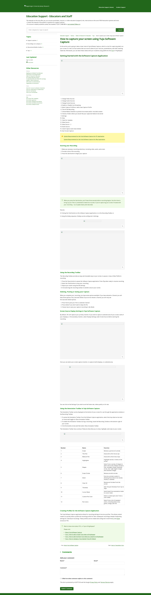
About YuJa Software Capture (73, 532)
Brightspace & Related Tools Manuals (34, 73)
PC (113, 518)
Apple (118, 518)
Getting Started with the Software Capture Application (84, 56)
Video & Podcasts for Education (83, 35)
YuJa (93, 35)
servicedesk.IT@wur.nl (74, 24)
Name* (62, 561)
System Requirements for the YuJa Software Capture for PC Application (84, 136)
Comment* (63, 568)
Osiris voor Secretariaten (31, 92)
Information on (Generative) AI (33, 81)
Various (72, 35)
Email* (96, 561)
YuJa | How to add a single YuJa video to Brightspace (80, 534)
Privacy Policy (94, 582)
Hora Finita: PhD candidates (32, 98)
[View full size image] (92, 77)
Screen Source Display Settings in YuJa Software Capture (80, 311)
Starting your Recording (68, 146)
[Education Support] (36, 6)
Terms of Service (105, 582)
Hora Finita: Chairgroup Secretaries (34, 101)
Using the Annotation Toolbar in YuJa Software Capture (80, 408)
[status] (92, 138)
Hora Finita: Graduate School (32, 104)
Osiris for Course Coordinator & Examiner (35, 88)
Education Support (64, 35)
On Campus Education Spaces (32, 77)
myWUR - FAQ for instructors (32, 80)
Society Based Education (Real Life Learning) (36, 78)
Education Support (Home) (106, 7)
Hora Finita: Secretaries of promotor (34, 103)
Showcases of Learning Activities (33, 74)
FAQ (27, 97)
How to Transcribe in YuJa (117, 545)
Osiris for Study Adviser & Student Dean (35, 89)
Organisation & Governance (32, 83)
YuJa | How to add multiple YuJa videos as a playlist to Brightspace (84, 536)
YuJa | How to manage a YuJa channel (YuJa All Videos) (80, 539)
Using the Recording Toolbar (70, 272)
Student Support (121, 7)
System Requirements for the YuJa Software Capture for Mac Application (84, 139)
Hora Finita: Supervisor (31, 100)
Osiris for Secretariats (31, 91)
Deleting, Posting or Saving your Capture (74, 292)
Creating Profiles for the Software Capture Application (79, 511)
